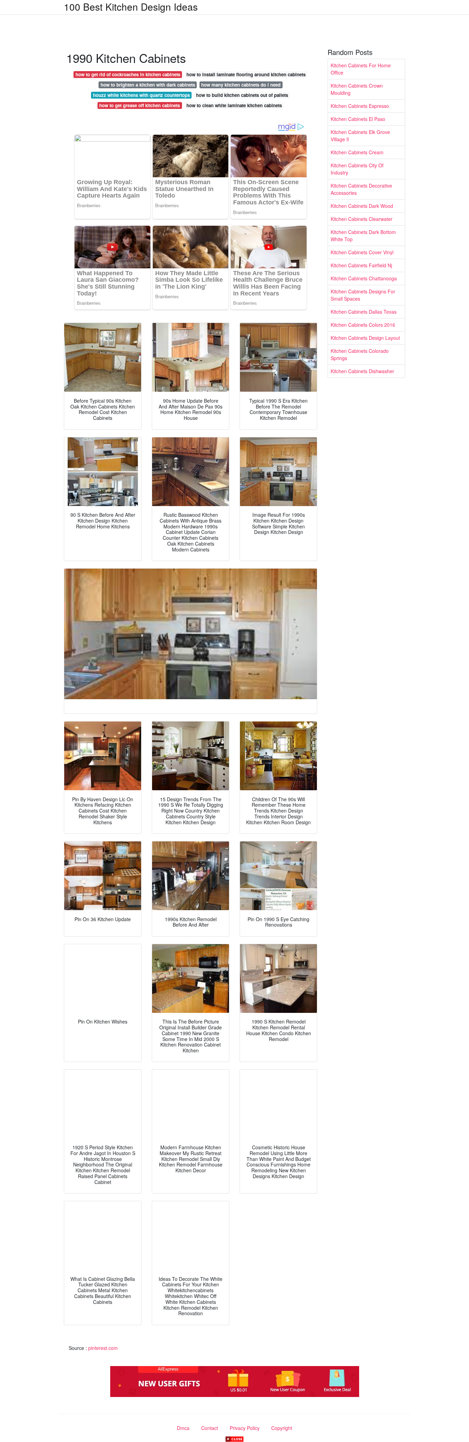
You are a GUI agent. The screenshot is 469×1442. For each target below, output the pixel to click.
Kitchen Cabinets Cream (357, 152)
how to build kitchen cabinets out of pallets (242, 95)
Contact (209, 1427)
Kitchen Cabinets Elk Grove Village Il (360, 135)
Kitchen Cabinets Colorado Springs (360, 354)
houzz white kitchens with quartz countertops (141, 95)
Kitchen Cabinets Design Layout (365, 337)
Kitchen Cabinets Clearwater (361, 218)
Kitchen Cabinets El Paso (358, 118)
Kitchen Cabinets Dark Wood (362, 205)
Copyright (281, 1427)
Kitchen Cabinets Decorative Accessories (361, 189)
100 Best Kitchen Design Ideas (131, 6)
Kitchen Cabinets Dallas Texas (364, 311)
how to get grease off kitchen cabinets (139, 105)
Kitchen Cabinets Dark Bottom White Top (363, 235)
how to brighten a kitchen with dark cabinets (148, 84)
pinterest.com (103, 1347)
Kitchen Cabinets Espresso (360, 105)
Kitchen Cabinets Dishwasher (362, 371)
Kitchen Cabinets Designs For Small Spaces (363, 295)
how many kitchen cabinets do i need (241, 84)
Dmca (183, 1427)
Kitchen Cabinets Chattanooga (364, 278)
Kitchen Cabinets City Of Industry (357, 169)
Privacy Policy (245, 1427)
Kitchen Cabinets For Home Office (361, 69)
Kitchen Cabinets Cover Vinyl (362, 252)
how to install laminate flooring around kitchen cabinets (246, 74)
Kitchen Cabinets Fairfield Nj (361, 265)
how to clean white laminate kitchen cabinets (234, 105)
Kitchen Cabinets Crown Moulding (357, 89)
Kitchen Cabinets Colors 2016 (363, 324)
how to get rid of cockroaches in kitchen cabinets (128, 74)
